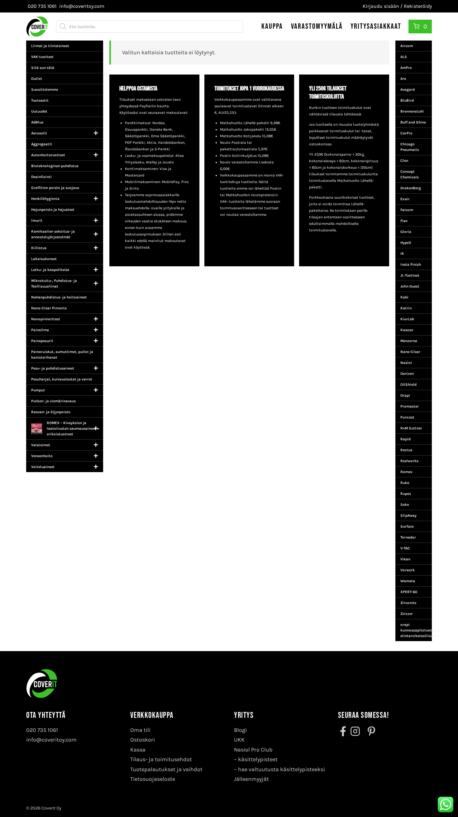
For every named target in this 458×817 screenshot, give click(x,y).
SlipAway (408, 515)
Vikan (405, 559)
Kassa (138, 749)
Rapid (405, 439)
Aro (403, 78)
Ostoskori (142, 739)
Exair (405, 199)
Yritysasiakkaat (376, 26)
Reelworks (409, 461)
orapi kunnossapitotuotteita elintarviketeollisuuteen (416, 630)
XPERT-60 (408, 592)
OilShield (408, 384)
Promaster (409, 406)
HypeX (405, 242)
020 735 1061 (42, 730)
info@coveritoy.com (51, 739)
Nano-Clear (410, 352)
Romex (406, 472)
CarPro (406, 133)
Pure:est (407, 417)
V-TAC (405, 548)
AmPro (406, 67)
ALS (403, 57)
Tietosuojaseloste (152, 779)
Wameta (407, 581)
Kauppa (272, 26)
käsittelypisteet (258, 759)
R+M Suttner (411, 428)
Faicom (406, 210)
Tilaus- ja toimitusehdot (161, 759)
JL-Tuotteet (409, 275)
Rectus (406, 450)
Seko (404, 504)
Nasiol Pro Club (253, 749)
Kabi (404, 297)
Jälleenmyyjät (251, 779)
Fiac (404, 221)
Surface (407, 526)
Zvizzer (406, 614)
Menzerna (408, 341)
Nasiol (406, 362)
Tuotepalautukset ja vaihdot (166, 769)
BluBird (407, 100)
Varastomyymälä (317, 26)
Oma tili (140, 730)
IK (402, 253)
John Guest (409, 286)
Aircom (406, 46)
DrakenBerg (410, 188)
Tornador (408, 537)
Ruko (404, 483)
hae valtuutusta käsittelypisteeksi (281, 769)
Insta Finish (410, 264)
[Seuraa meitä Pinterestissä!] (369, 731)
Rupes (405, 493)
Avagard (407, 89)
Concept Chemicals (409, 174)
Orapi (405, 395)
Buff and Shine (413, 122)
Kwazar (406, 330)
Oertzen (407, 373)
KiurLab (407, 319)
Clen (404, 160)
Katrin (406, 308)
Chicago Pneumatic (409, 147)
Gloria (405, 232)
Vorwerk (407, 570)
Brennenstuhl (412, 111)
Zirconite (408, 603)
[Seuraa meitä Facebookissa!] (343, 731)
